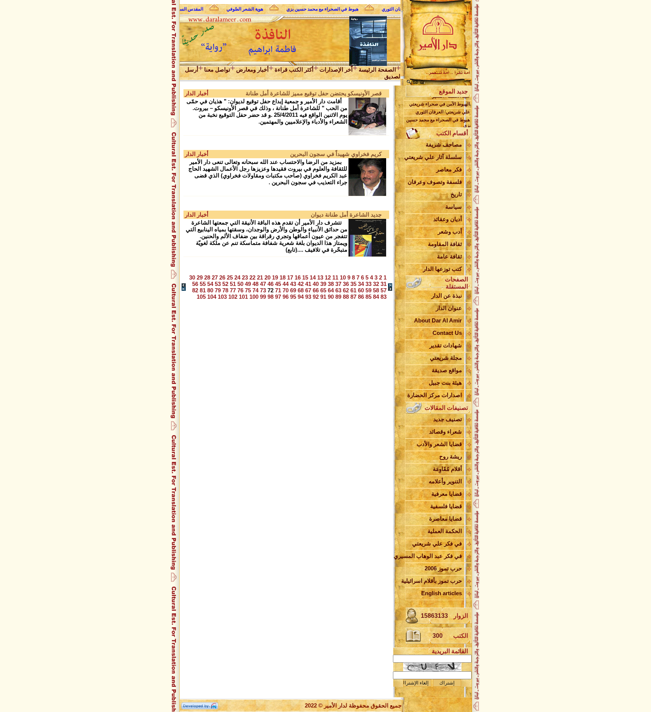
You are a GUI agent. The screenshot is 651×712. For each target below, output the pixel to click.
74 (255, 290)
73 (263, 290)
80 (210, 290)
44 (286, 284)
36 (346, 284)
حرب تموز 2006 (443, 568)
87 (353, 296)
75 (248, 290)
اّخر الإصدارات (336, 69)
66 (316, 290)
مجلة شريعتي (446, 357)
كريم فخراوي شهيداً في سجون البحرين (336, 154)
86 (361, 296)
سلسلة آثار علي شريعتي (433, 157)
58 (376, 290)
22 (252, 277)
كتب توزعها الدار (442, 269)
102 (232, 296)
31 (384, 284)
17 (290, 277)
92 (316, 296)
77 (233, 290)
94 (301, 296)
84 (376, 296)
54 (210, 284)
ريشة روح (450, 456)
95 (293, 296)
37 (338, 284)
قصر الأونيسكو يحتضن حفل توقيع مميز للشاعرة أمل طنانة (314, 93)
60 (361, 290)
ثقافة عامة (449, 256)
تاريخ (456, 194)
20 (267, 277)
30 (192, 277)
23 (245, 277)
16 (298, 277)
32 (376, 284)
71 (278, 290)
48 (255, 284)
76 (240, 290)
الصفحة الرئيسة (377, 69)
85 (368, 296)
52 (225, 284)
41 (308, 284)
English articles (441, 593)
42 (301, 284)
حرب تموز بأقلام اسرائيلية (433, 581)
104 (211, 296)
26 (222, 277)
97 (278, 296)
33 (368, 284)
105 (201, 296)
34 (361, 284)
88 (346, 296)
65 (323, 290)
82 (195, 290)
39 (323, 284)
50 (240, 284)
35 (353, 284)
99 (263, 296)
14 (313, 277)
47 (263, 284)
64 (331, 290)
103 (222, 296)
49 (248, 284)
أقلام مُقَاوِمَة (447, 469)
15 (305, 277)
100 (253, 296)
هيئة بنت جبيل (445, 382)
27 (215, 277)
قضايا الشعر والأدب (439, 444)
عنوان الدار (449, 308)
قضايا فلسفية (446, 506)
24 (237, 277)
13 (320, 277)
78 (225, 290)
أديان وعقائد (447, 219)
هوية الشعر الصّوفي (241, 9)
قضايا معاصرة (445, 518)
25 (230, 277)
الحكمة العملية (445, 531)
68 (301, 290)
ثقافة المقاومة (445, 244)
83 (384, 296)
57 (384, 290)
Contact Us (447, 333)
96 (286, 296)
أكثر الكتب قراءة (294, 69)
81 (203, 290)
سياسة (453, 206)
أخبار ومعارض (252, 69)
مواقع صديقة (447, 370)
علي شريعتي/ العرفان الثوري (443, 108)
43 (293, 284)
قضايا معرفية (446, 493)
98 (270, 296)
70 (286, 290)
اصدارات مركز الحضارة (434, 395)
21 (260, 277)
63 (338, 290)
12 (328, 277)
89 (338, 296)
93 (308, 296)
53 (218, 284)
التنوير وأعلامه (445, 481)
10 (343, 277)
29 (200, 277)
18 (283, 277)
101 (243, 296)
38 (331, 284)
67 (308, 290)
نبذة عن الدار (446, 295)
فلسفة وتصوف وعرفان (435, 182)
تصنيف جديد (447, 419)
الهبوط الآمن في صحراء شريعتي (439, 100)
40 (316, 284)
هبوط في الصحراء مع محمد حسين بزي (319, 9)
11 (335, 277)
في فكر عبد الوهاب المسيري (433, 556)
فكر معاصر (449, 169)
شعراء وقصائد (445, 431)
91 (323, 296)
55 (203, 284)
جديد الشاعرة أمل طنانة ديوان (346, 214)
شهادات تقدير (445, 345)
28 (207, 277)
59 (368, 290)
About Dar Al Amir (438, 320)
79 (218, 290)
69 (293, 290)
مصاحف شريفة (444, 144)
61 (353, 290)
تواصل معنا (217, 69)
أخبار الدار (196, 93)
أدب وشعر (450, 231)
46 (270, 284)
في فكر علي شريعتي (437, 543)
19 (275, 277)
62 (346, 290)
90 (331, 296)
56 (195, 284)
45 (278, 284)
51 (233, 284)
